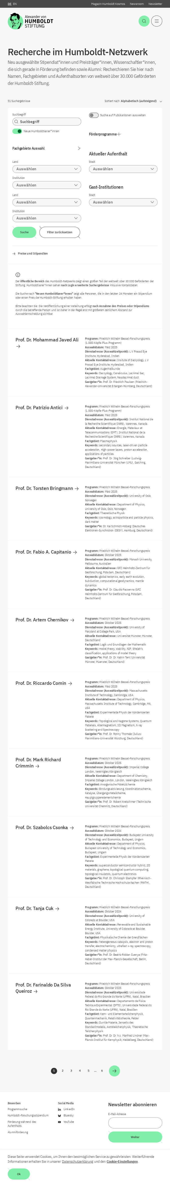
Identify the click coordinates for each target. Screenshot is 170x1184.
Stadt (92, 162)
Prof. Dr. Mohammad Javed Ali (47, 340)
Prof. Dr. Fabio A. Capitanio (43, 552)
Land (15, 162)
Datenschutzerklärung (77, 1161)
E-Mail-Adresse (117, 1114)
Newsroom (137, 4)
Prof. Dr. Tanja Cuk (34, 908)
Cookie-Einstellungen (122, 1161)
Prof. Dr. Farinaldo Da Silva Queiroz (43, 988)
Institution (18, 178)
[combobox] (46, 169)
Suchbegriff (19, 114)
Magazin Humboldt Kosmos (108, 4)
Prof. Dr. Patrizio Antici (39, 407)
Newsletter (155, 4)
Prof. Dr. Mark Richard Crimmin (38, 762)
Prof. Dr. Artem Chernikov (42, 619)
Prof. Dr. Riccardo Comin (41, 683)
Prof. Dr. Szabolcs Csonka (42, 827)
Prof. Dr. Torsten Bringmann (44, 488)
